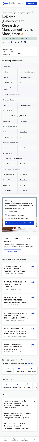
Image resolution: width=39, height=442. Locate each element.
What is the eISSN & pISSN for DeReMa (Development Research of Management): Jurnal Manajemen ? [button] (17, 416)
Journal (10, 12)
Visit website (23, 121)
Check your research (19, 223)
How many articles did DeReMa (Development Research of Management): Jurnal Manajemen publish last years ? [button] (16, 404)
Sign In (20, 3)
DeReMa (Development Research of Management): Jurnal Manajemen (24, 13)
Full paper (32, 267)
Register (31, 3)
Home (4, 12)
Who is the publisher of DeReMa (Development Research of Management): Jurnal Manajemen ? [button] (16, 426)
